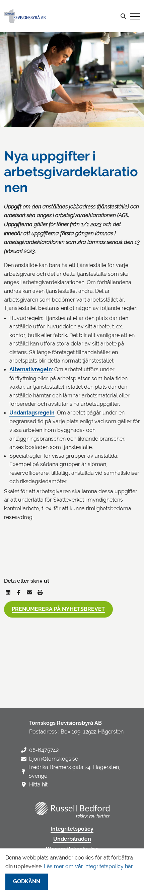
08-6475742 (44, 750)
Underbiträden (72, 839)
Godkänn (26, 882)
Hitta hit (38, 784)
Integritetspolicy (72, 829)
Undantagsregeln (32, 413)
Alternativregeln (30, 370)
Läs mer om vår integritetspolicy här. (89, 866)
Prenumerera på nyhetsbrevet (58, 609)
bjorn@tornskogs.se (53, 759)
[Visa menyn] (135, 16)
